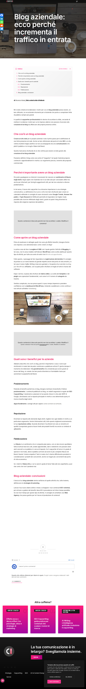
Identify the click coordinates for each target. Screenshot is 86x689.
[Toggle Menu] (77, 1)
